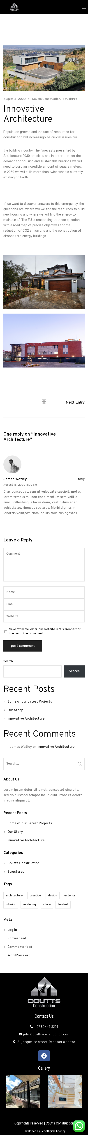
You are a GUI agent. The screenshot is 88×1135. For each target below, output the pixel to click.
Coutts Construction (46, 99)
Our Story (15, 710)
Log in (12, 930)
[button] (7, 1092)
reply (81, 479)
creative (35, 896)
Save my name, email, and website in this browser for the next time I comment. (45, 631)
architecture (14, 896)
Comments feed (19, 947)
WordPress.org (18, 955)
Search (8, 661)
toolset (63, 904)
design (52, 896)
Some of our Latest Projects (29, 702)
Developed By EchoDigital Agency (44, 1131)
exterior (69, 896)
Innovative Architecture (25, 719)
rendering (29, 904)
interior (11, 904)
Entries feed (16, 938)
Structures (70, 99)
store (47, 904)
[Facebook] (44, 1055)
